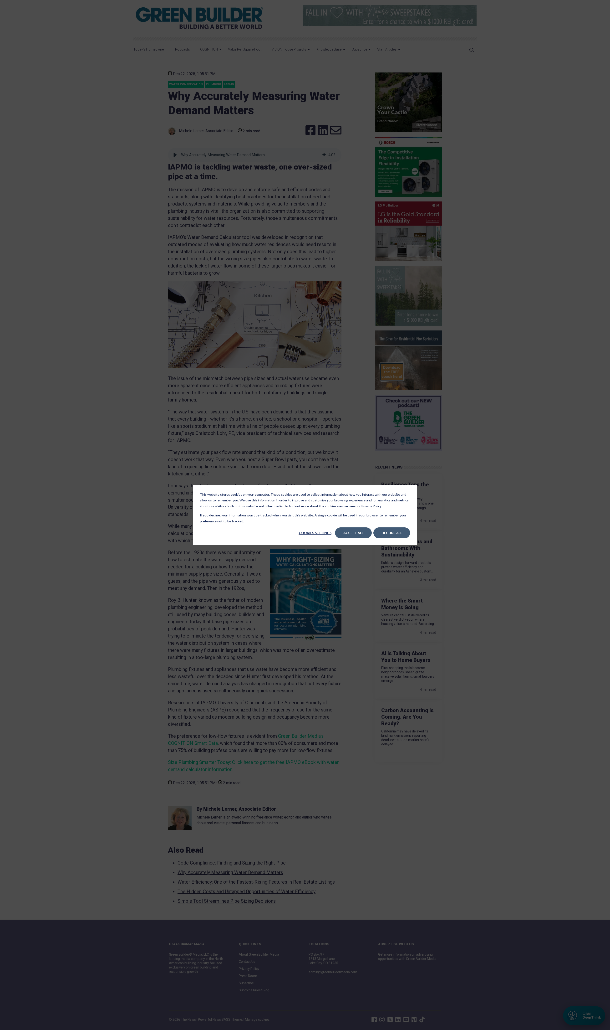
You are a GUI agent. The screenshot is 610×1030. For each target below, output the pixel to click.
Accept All (353, 533)
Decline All (391, 533)
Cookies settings (315, 533)
